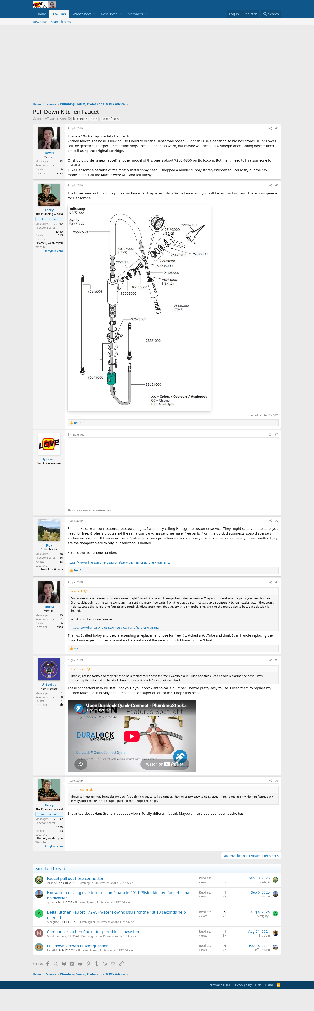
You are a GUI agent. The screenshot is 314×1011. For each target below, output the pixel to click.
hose (94, 119)
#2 (277, 185)
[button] (94, 14)
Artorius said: (79, 790)
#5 (277, 660)
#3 (277, 521)
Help (258, 985)
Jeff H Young (262, 950)
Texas (59, 173)
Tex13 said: (78, 669)
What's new (82, 13)
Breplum (264, 935)
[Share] (271, 128)
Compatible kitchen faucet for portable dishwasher (93, 931)
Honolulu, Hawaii (52, 569)
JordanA (52, 883)
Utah (60, 705)
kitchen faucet (110, 119)
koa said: (77, 591)
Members (135, 13)
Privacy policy (242, 985)
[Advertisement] (157, 60)
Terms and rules (219, 985)
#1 (277, 128)
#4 (277, 582)
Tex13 (40, 119)
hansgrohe (80, 119)
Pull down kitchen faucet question (78, 945)
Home (41, 13)
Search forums (61, 22)
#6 (277, 781)
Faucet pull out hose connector (75, 878)
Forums (59, 13)
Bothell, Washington (50, 243)
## (277, 434)
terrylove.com (54, 251)
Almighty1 (53, 922)
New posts (40, 22)
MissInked (53, 936)
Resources (109, 13)
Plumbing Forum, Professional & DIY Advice (105, 883)
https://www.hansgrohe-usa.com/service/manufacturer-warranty (119, 562)
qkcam (51, 902)
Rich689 (52, 950)
